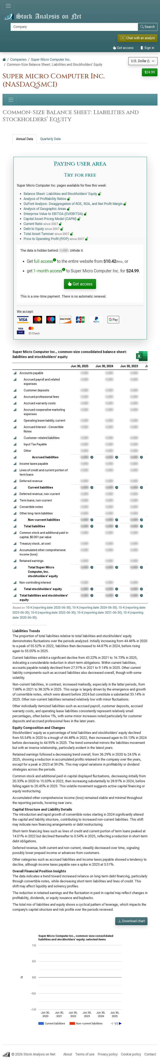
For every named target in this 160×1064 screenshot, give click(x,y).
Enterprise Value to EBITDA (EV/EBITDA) (54, 214)
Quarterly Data (50, 139)
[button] (15, 373)
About (67, 1054)
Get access (125, 48)
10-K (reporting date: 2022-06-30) (53, 612)
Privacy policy (108, 1054)
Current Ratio (41, 224)
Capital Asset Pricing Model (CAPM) (50, 219)
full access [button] (43, 261)
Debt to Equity (41, 229)
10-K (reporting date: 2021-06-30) (99, 612)
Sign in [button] (149, 48)
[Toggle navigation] (8, 6)
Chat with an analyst (138, 38)
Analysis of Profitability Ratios (45, 199)
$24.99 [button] (150, 72)
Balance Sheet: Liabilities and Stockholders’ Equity (61, 194)
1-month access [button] (48, 270)
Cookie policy (131, 1054)
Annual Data (24, 139)
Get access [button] (82, 283)
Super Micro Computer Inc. (50, 60)
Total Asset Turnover (46, 234)
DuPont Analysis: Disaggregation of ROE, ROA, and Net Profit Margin (73, 204)
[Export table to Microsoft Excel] (142, 356)
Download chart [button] (133, 921)
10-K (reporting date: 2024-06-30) (94, 607)
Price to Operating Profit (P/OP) (54, 239)
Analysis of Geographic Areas (45, 209)
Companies (18, 60)
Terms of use (84, 1054)
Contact (150, 1054)
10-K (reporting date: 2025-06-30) (48, 607)
